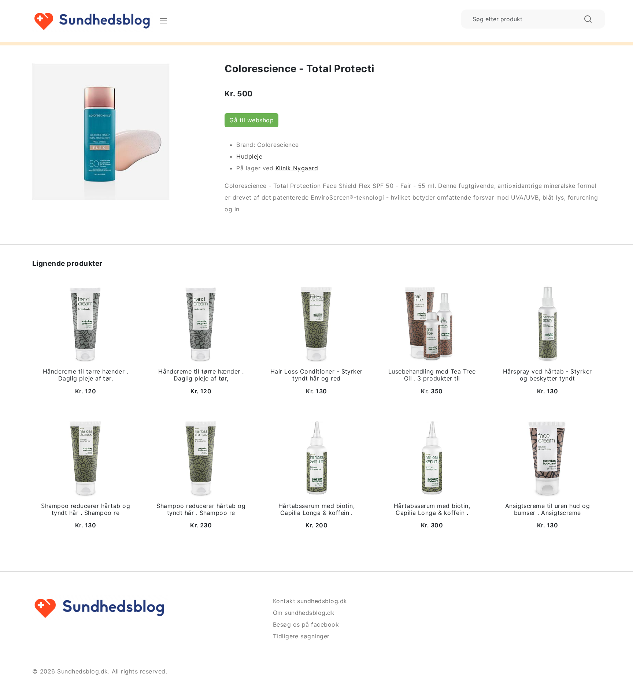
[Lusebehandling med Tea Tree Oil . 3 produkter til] (431, 323)
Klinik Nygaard (296, 168)
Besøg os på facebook (306, 624)
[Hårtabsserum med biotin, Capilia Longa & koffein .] (316, 457)
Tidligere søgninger (301, 636)
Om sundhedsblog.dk (304, 612)
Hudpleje (249, 156)
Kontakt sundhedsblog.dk (310, 601)
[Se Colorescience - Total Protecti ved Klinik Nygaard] (101, 130)
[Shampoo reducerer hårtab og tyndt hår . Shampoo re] (85, 457)
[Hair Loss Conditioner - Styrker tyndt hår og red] (316, 323)
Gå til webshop (251, 120)
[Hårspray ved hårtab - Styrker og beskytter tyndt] (547, 323)
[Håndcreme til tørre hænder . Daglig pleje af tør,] (85, 323)
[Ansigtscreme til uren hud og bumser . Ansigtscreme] (547, 457)
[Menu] (163, 21)
